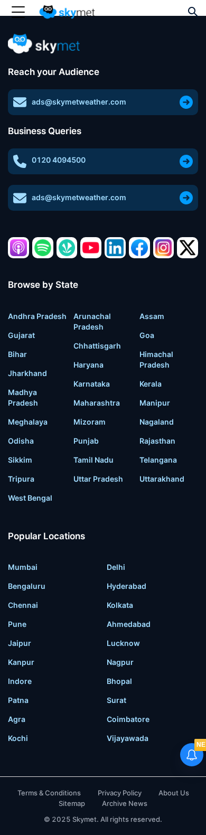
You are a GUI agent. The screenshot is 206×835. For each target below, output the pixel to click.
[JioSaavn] (67, 247)
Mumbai (23, 566)
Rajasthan (157, 440)
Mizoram (89, 421)
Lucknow (123, 643)
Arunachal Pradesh (92, 321)
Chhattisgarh (97, 345)
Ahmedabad (129, 624)
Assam (151, 316)
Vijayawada (127, 738)
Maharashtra (96, 402)
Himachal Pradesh (156, 359)
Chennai (23, 605)
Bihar (17, 354)
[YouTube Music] (90, 247)
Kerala (150, 383)
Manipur (154, 402)
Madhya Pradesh (23, 397)
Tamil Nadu (93, 459)
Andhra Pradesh (37, 316)
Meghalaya (28, 421)
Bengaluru (26, 585)
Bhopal (119, 681)
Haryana (88, 364)
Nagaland (156, 421)
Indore (20, 681)
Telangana (158, 459)
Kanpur (21, 662)
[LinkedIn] (115, 247)
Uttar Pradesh (98, 478)
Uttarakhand (161, 478)
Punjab (86, 440)
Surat (116, 700)
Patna (18, 700)
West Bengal (30, 497)
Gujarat (21, 335)
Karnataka (91, 383)
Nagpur (120, 662)
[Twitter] (187, 247)
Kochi (18, 738)
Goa (146, 335)
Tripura (21, 478)
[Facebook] (139, 247)
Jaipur (19, 643)
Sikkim (20, 459)
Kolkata (120, 605)
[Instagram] (163, 247)
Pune (17, 624)
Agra (16, 719)
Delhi (116, 566)
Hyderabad (126, 585)
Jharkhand (27, 373)
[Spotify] (42, 247)
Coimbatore (128, 719)
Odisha (21, 440)
